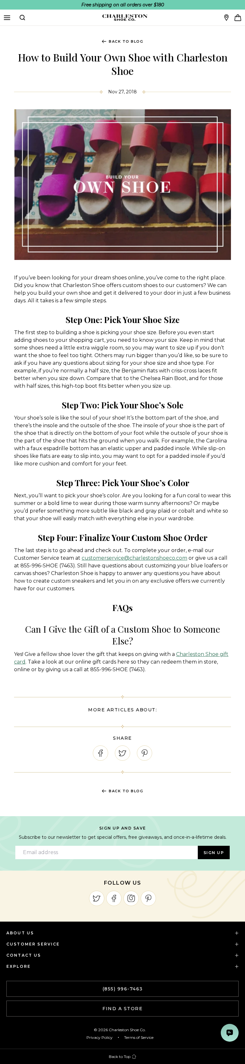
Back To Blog (126, 41)
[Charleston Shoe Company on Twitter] (96, 898)
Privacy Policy (99, 1037)
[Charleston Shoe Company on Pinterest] (148, 898)
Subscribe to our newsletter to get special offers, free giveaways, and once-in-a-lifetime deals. (122, 837)
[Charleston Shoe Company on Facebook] (114, 898)
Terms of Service (138, 1037)
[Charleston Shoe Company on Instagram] (131, 898)
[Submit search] (22, 17)
